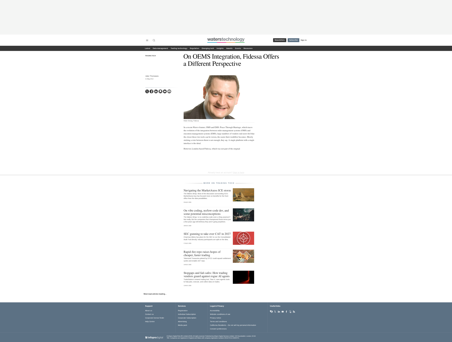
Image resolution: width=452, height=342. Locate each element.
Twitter (275, 311)
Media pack (182, 325)
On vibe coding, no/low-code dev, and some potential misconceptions (206, 212)
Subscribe (293, 40)
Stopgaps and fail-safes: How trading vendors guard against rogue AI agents (207, 274)
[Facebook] (151, 91)
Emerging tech (208, 48)
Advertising (182, 321)
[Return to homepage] (226, 42)
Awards (229, 48)
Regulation (194, 48)
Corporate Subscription (187, 318)
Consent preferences (218, 329)
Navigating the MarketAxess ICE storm (207, 190)
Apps (290, 311)
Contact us (149, 314)
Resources (248, 48)
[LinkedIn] (156, 91)
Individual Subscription (187, 314)
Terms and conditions (218, 321)
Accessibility (215, 311)
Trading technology (179, 48)
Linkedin (278, 311)
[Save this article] (160, 91)
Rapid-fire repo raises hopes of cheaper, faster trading (202, 253)
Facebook (286, 311)
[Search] (154, 40)
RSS (294, 311)
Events (238, 48)
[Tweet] (147, 91)
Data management (160, 48)
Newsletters (280, 40)
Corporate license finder (154, 318)
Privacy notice (215, 318)
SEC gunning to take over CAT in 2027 (207, 233)
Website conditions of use (220, 314)
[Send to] (165, 91)
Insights (220, 48)
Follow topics (271, 311)
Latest (147, 48)
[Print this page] (169, 91)
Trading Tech (150, 56)
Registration (183, 311)
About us (148, 311)
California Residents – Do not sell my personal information (233, 325)
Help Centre (150, 321)
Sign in (304, 40)
